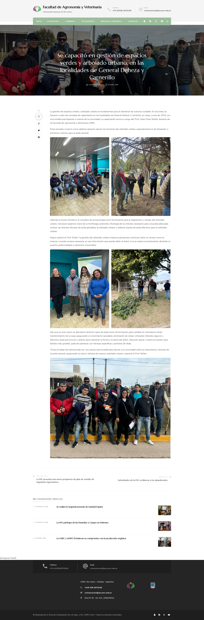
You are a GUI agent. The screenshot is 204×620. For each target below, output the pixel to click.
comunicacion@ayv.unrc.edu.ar (157, 10)
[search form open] (167, 21)
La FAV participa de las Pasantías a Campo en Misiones (82, 522)
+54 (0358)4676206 (59, 568)
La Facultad (52, 21)
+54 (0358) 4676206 (122, 10)
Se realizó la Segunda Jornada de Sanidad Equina (80, 506)
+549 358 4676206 (93, 587)
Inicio (39, 21)
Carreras (69, 21)
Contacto (133, 21)
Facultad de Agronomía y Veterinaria (72, 7)
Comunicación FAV (95, 85)
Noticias (102, 49)
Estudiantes (88, 21)
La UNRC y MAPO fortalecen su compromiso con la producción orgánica (91, 538)
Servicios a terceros (111, 21)
